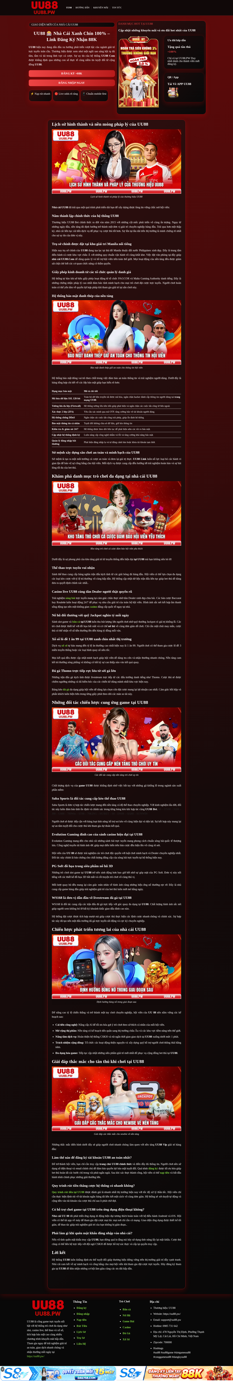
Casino (127, 1327)
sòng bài (70, 598)
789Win (71, 813)
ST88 (81, 813)
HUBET (104, 813)
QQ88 (130, 813)
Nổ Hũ (126, 1315)
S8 (159, 809)
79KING (92, 813)
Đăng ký (81, 1307)
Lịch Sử (81, 1331)
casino (93, 606)
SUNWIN (142, 813)
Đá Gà (126, 1333)
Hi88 (176, 809)
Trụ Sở (81, 1337)
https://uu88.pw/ (35, 1356)
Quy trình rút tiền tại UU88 (68, 1192)
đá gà (66, 689)
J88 (54, 813)
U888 (61, 813)
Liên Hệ (81, 1343)
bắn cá (76, 621)
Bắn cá (127, 1309)
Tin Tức (117, 7)
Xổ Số (126, 1339)
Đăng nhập (83, 1313)
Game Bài (128, 1321)
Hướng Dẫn (82, 7)
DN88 (167, 809)
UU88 (69, 7)
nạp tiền (164, 1172)
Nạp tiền (81, 1319)
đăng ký (153, 1168)
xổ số (64, 645)
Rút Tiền (82, 1325)
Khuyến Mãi (100, 7)
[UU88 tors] (44, 8)
